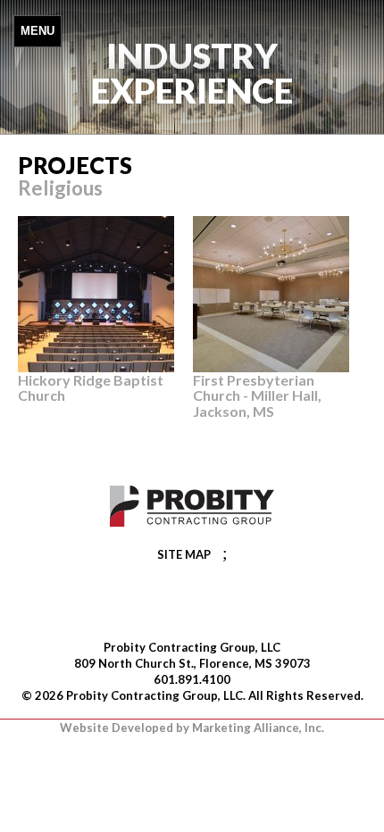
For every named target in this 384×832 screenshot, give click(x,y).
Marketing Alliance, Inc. (258, 727)
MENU (37, 30)
